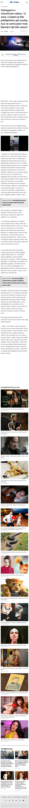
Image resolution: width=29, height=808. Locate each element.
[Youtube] (23, 800)
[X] (19, 800)
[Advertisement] (14, 84)
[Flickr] (9, 800)
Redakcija (6, 31)
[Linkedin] (16, 800)
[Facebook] (5, 800)
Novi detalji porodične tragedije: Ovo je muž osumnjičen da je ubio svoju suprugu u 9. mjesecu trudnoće (7, 784)
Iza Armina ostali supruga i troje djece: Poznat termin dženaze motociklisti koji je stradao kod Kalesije (7, 763)
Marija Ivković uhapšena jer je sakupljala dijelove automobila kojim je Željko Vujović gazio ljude (21, 763)
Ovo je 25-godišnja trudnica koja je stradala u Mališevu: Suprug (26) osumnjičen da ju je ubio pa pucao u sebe (21, 785)
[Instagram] (12, 800)
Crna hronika (4, 6)
